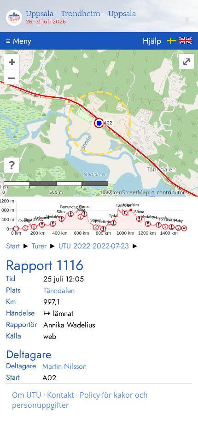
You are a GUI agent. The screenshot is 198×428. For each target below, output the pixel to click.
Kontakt (60, 395)
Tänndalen (59, 290)
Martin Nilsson (64, 366)
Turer (39, 246)
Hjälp (152, 41)
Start (13, 246)
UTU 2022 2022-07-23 (93, 246)
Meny (18, 41)
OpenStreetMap (128, 192)
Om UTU (26, 395)
